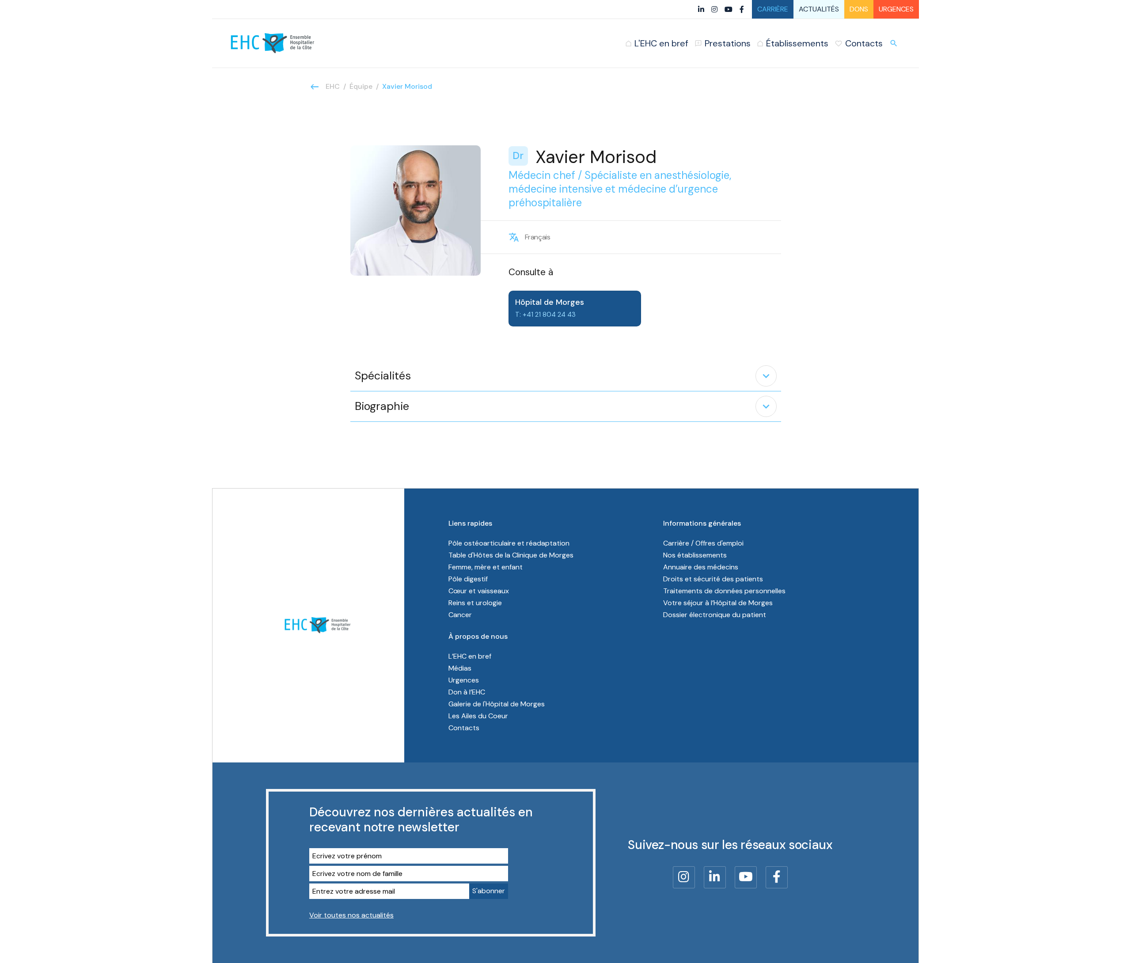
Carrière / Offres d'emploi (703, 543)
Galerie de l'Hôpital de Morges (496, 704)
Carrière (772, 9)
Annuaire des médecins (700, 567)
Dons (859, 9)
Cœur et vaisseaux (478, 590)
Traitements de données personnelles (724, 590)
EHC (333, 86)
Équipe (360, 86)
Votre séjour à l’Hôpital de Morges (718, 602)
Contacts (463, 727)
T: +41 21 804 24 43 (545, 314)
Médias (459, 668)
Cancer (460, 614)
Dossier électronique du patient (714, 614)
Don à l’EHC (466, 692)
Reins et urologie (475, 602)
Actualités (819, 9)
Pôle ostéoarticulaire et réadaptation (508, 543)
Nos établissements (695, 555)
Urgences (896, 9)
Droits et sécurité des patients (713, 579)
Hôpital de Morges (549, 302)
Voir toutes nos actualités (351, 915)
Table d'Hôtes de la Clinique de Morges (510, 555)
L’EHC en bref (469, 656)
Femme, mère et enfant (485, 567)
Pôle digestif (468, 579)
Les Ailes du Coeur (478, 715)
